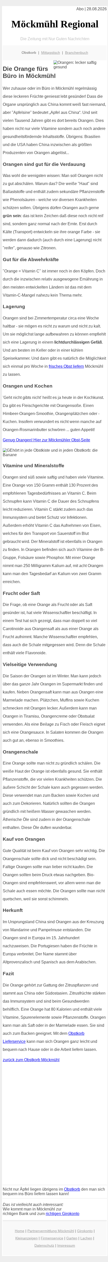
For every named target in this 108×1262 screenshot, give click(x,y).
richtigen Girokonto (62, 1213)
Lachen (86, 1238)
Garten (71, 1238)
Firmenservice (52, 1238)
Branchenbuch (76, 53)
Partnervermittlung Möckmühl (50, 1231)
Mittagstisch (50, 53)
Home (19, 1231)
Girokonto (85, 1231)
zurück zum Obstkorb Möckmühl (31, 1060)
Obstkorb (72, 1189)
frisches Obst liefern (66, 366)
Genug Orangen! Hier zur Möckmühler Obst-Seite (46, 440)
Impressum (66, 1245)
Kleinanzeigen (26, 1238)
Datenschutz (44, 1245)
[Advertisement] (54, 1125)
